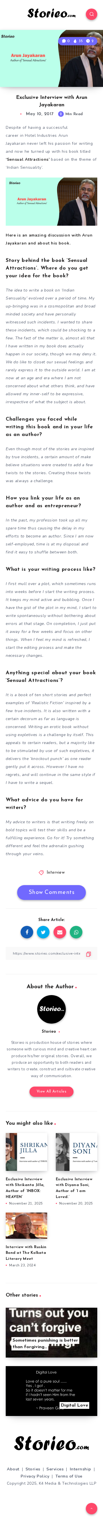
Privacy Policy (35, 1476)
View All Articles (52, 1091)
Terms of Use (69, 1476)
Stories (32, 1469)
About (13, 1469)
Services (55, 1469)
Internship (80, 1469)
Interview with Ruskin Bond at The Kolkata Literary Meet (26, 1253)
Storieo (49, 1032)
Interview (56, 873)
